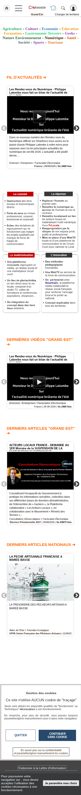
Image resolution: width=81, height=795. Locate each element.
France (38, 166)
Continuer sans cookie (57, 735)
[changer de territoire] (53, 8)
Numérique (54, 38)
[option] (40, 127)
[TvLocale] (37, 7)
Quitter (20, 735)
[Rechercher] (63, 8)
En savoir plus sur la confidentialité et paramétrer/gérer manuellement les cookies (41, 752)
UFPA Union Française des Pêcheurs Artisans (35, 633)
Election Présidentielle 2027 (25, 522)
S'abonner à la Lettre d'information (42, 768)
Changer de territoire (67, 14)
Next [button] (76, 128)
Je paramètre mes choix (61, 783)
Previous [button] (4, 128)
